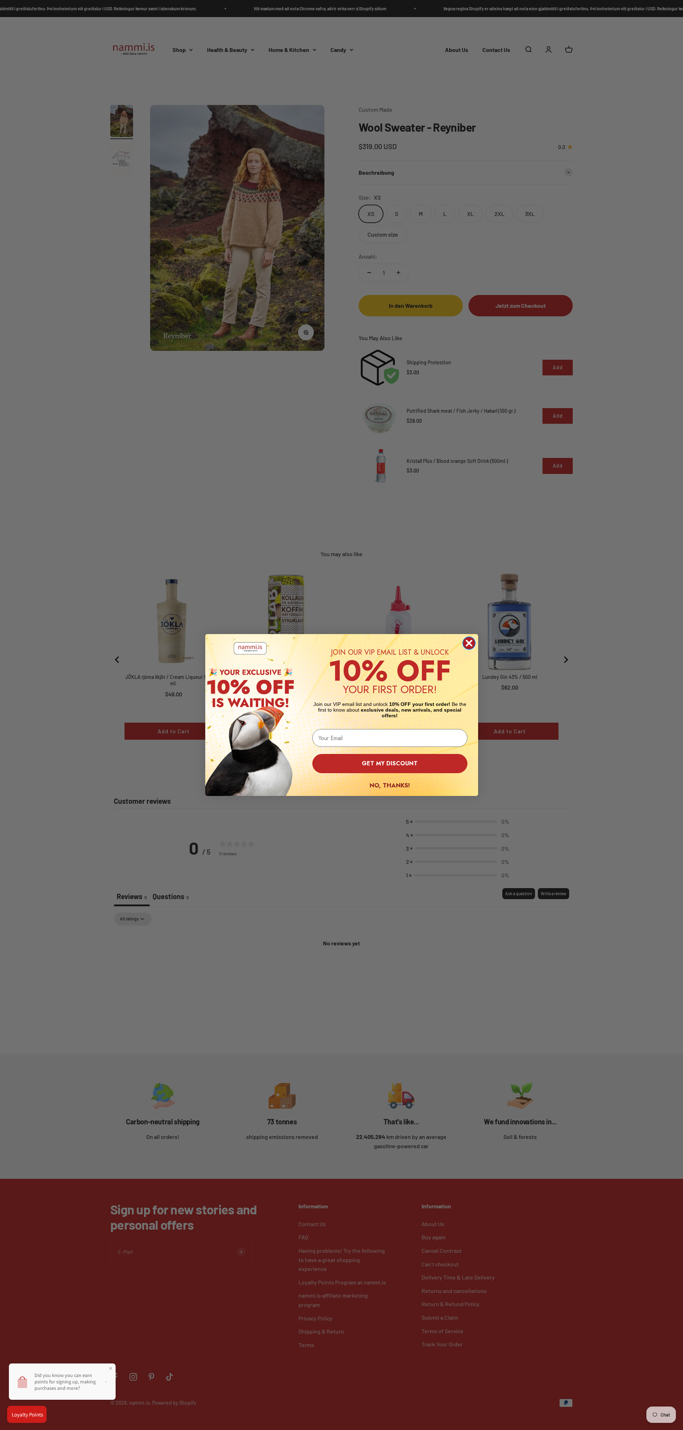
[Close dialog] (469, 643)
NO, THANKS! (390, 785)
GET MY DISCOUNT (390, 763)
